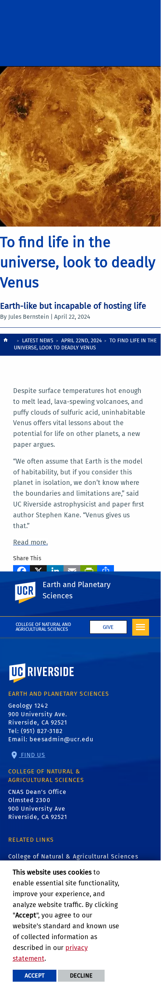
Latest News (37, 340)
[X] (38, 570)
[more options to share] (105, 570)
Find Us (32, 754)
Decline (81, 975)
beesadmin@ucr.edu (61, 739)
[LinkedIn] (55, 570)
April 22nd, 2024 (81, 340)
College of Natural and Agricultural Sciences (43, 626)
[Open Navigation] (140, 627)
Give (108, 627)
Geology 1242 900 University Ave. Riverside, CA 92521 (38, 714)
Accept (34, 975)
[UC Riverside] (29, 593)
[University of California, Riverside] (41, 683)
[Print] (88, 570)
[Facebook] (21, 570)
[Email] (72, 570)
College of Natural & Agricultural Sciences (73, 856)
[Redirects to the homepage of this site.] (5, 345)
